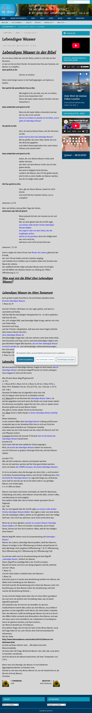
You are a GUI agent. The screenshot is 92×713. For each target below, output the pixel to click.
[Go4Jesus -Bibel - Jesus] (46, 15)
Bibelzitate (5, 22)
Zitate (51, 18)
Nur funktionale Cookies (45, 359)
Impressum (80, 18)
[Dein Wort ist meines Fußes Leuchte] (76, 81)
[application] (76, 67)
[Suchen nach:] (78, 2)
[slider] (86, 67)
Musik (60, 18)
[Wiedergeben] (65, 67)
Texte (42, 18)
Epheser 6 (38, 22)
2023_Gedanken (16, 22)
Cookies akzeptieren (25, 359)
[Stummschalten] (82, 67)
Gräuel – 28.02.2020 (75, 155)
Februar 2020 (48, 22)
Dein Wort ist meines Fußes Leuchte (75, 97)
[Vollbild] (87, 131)
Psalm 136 (71, 33)
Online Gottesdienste (18, 18)
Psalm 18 (28, 22)
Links (69, 18)
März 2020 (60, 22)
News (3, 18)
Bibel (33, 18)
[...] (76, 105)
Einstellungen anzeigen (65, 359)
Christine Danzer (24, 45)
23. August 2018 (10, 45)
